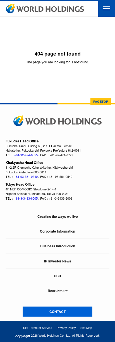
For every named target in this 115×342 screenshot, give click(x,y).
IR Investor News (57, 261)
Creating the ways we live (57, 216)
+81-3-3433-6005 (26, 198)
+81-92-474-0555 (26, 155)
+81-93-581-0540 (26, 176)
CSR (57, 276)
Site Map (86, 327)
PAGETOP (100, 101)
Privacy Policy (66, 327)
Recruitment (58, 290)
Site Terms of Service (37, 327)
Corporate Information (57, 231)
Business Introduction (57, 246)
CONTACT (57, 311)
